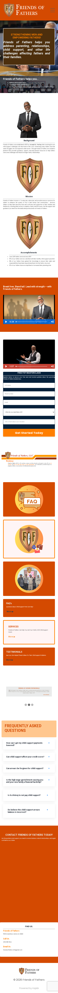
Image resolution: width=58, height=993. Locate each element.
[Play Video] (6, 321)
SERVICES (13, 626)
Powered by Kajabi (29, 988)
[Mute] (52, 321)
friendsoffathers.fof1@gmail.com (12, 950)
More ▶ (10, 611)
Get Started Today (29, 433)
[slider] (32, 321)
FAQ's (9, 603)
